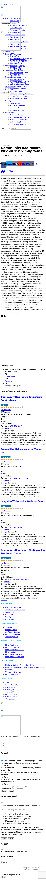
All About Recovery (13, 632)
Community (10, 612)
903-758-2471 (11, 376)
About (8, 682)
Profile (8, 171)
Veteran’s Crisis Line (13, 672)
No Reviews (6, 410)
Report (10, 791)
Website (8, 381)
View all (4, 600)
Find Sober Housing (13, 654)
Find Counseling (12, 647)
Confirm (11, 838)
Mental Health (11, 630)
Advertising (10, 687)
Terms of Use (10, 692)
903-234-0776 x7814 (19, 478)
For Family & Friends (13, 634)
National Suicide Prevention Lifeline (20, 665)
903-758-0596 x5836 (19, 579)
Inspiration (10, 619)
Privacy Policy (11, 694)
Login (10, 4)
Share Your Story (12, 685)
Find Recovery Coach (14, 650)
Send (3, 877)
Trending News (11, 637)
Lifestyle (9, 617)
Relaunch (9, 614)
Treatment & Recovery (15, 610)
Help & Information (13, 607)
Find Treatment (11, 645)
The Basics (10, 627)
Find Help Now (6, 93)
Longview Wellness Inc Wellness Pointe (23, 501)
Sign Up (4, 4)
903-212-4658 (16, 527)
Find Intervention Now (14, 657)
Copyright (9, 689)
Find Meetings (11, 652)
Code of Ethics (11, 696)
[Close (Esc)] (2, 802)
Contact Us (10, 699)
